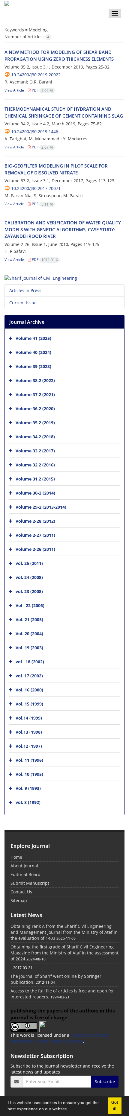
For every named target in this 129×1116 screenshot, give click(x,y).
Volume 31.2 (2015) (35, 479)
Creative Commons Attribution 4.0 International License (59, 1038)
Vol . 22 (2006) (30, 605)
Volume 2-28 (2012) (35, 521)
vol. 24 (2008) (29, 577)
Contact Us (21, 892)
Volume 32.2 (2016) (35, 465)
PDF (42, 90)
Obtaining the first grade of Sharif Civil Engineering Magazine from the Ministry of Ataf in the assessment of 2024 (64, 953)
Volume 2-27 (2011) (35, 535)
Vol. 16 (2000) (29, 690)
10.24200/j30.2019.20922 (36, 74)
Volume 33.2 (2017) (35, 451)
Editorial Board (25, 874)
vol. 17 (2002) (29, 676)
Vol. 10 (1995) (29, 774)
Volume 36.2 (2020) (35, 408)
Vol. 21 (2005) (29, 619)
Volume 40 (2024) (33, 352)
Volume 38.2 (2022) (35, 380)
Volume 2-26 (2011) (35, 549)
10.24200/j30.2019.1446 (34, 131)
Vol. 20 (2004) (29, 633)
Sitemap (18, 900)
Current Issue (23, 302)
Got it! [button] (114, 1105)
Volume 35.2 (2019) (35, 422)
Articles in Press (25, 290)
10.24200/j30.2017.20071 (36, 188)
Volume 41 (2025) (33, 338)
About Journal (24, 866)
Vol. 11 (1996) (29, 760)
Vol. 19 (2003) (29, 647)
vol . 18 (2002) (30, 662)
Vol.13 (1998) (29, 732)
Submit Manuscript (29, 883)
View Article (14, 90)
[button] (70, 1110)
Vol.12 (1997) (29, 746)
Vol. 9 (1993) (28, 788)
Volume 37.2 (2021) (35, 394)
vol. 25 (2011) (29, 563)
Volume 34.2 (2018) (35, 437)
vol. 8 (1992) (28, 802)
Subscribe (105, 1081)
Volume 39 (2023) (33, 366)
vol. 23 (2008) (29, 591)
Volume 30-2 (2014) (35, 493)
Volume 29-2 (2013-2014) (41, 507)
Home (16, 857)
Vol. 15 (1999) (29, 704)
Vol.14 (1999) (29, 718)
